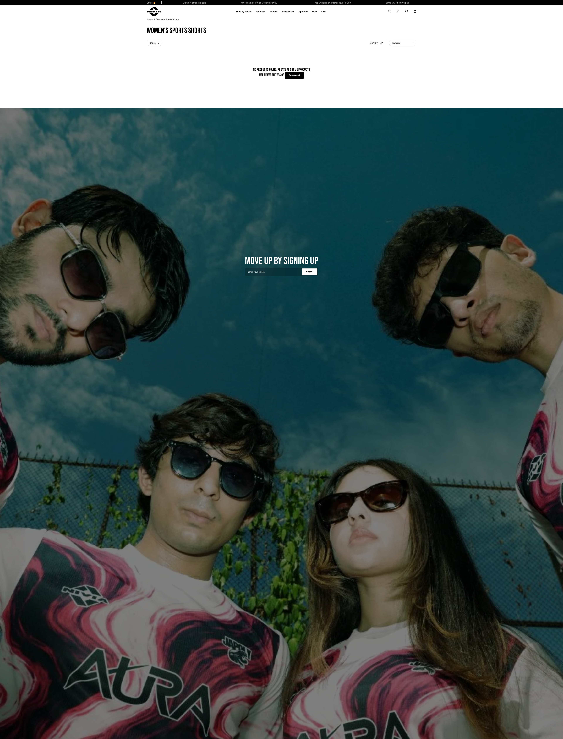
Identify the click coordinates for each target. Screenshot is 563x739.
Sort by (374, 42)
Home (150, 19)
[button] (243, 11)
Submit (309, 272)
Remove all (294, 75)
